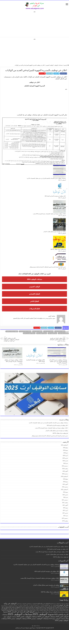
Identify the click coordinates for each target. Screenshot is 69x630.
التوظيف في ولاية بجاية (14, 607)
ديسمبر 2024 (65, 466)
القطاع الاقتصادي (34, 294)
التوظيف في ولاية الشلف (60, 331)
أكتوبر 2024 (65, 471)
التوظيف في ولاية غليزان (63, 333)
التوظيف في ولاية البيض (21, 603)
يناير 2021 (65, 515)
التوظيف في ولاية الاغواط (54, 603)
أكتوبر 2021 (65, 505)
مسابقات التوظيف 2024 (34, 279)
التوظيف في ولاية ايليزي (34, 607)
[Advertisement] (34, 23)
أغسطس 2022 (64, 489)
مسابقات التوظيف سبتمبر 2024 (17, 618)
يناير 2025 (65, 463)
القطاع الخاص (34, 301)
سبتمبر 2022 (65, 486)
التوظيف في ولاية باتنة (24, 607)
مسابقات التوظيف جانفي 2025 (27, 617)
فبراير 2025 (65, 460)
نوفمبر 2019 (65, 520)
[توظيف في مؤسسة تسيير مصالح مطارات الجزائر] (59, 224)
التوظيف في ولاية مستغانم (62, 612)
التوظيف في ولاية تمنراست (23, 608)
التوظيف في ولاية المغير (63, 607)
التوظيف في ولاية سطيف (48, 610)
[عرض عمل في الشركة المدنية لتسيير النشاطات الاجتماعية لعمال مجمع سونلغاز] (59, 259)
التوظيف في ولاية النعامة (54, 607)
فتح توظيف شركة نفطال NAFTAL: (58, 249)
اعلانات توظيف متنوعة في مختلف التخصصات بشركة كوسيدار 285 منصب (49, 213)
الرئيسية (66, 65)
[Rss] (39, 626)
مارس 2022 (65, 494)
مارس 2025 (65, 458)
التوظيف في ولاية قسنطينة (8, 610)
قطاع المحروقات (34, 308)
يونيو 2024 (65, 481)
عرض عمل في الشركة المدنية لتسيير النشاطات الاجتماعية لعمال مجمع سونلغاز (48, 267)
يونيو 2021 (65, 507)
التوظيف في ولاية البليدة (43, 603)
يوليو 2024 (65, 479)
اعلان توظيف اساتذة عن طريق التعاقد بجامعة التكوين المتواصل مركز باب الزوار (57, 339)
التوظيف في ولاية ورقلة (51, 612)
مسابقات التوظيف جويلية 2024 (57, 618)
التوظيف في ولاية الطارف (28, 605)
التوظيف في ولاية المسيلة (6, 605)
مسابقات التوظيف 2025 (41, 333)
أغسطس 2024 (64, 476)
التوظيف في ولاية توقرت (12, 608)
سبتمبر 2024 (65, 473)
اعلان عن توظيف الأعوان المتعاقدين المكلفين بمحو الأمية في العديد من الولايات (11, 339)
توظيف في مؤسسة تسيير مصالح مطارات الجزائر (55, 231)
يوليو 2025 (65, 447)
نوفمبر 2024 (65, 468)
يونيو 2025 (65, 450)
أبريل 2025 (65, 455)
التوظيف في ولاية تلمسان (34, 608)
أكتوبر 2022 (65, 484)
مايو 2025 (65, 452)
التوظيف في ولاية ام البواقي (44, 607)
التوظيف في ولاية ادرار (64, 603)
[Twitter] (36, 626)
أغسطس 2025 (64, 445)
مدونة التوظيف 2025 (52, 333)
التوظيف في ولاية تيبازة (37, 331)
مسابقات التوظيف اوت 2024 (29, 333)
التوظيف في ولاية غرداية (28, 610)
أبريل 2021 (65, 510)
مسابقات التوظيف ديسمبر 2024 (38, 618)
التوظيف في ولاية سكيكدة (38, 610)
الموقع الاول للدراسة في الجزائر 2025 (20, 612)
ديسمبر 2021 (65, 500)
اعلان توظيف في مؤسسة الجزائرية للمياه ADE (55, 196)
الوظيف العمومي (49, 65)
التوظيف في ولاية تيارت (48, 331)
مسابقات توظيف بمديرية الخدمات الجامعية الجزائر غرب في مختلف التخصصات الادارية (46, 178)
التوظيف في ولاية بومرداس (46, 608)
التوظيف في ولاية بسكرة (57, 608)
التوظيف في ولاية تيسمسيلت (25, 331)
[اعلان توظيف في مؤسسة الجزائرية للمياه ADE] (59, 188)
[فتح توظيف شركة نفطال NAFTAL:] (59, 242)
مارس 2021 (65, 513)
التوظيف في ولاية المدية (17, 605)
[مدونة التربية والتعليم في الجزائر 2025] (34, 6)
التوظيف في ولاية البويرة (31, 603)
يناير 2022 (65, 497)
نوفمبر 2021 (65, 502)
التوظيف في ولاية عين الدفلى (12, 331)
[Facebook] (37, 626)
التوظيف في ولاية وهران (40, 612)
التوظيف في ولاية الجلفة (51, 605)
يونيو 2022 (65, 492)
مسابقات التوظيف (58, 65)
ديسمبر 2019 (65, 518)
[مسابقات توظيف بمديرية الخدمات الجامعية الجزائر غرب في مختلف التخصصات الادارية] (59, 171)
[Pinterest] (34, 626)
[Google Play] (32, 626)
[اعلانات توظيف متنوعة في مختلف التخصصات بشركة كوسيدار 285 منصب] (59, 206)
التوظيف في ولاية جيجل (58, 610)
